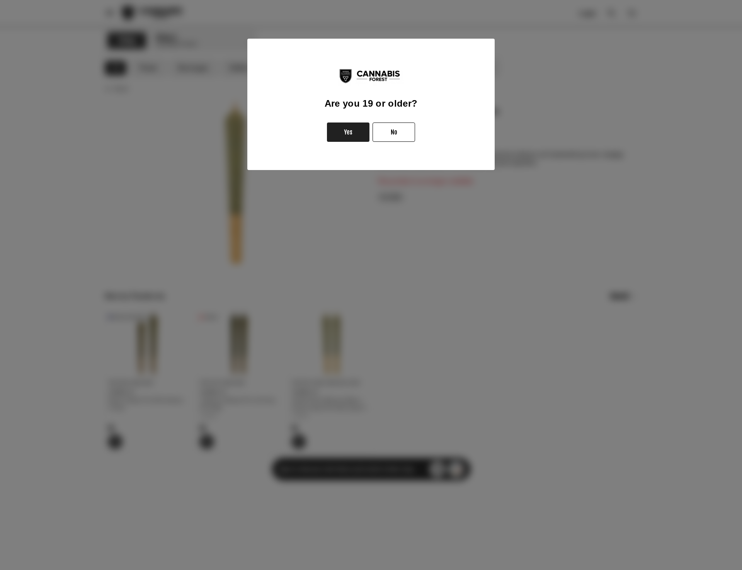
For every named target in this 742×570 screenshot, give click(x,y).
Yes (348, 132)
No (394, 132)
